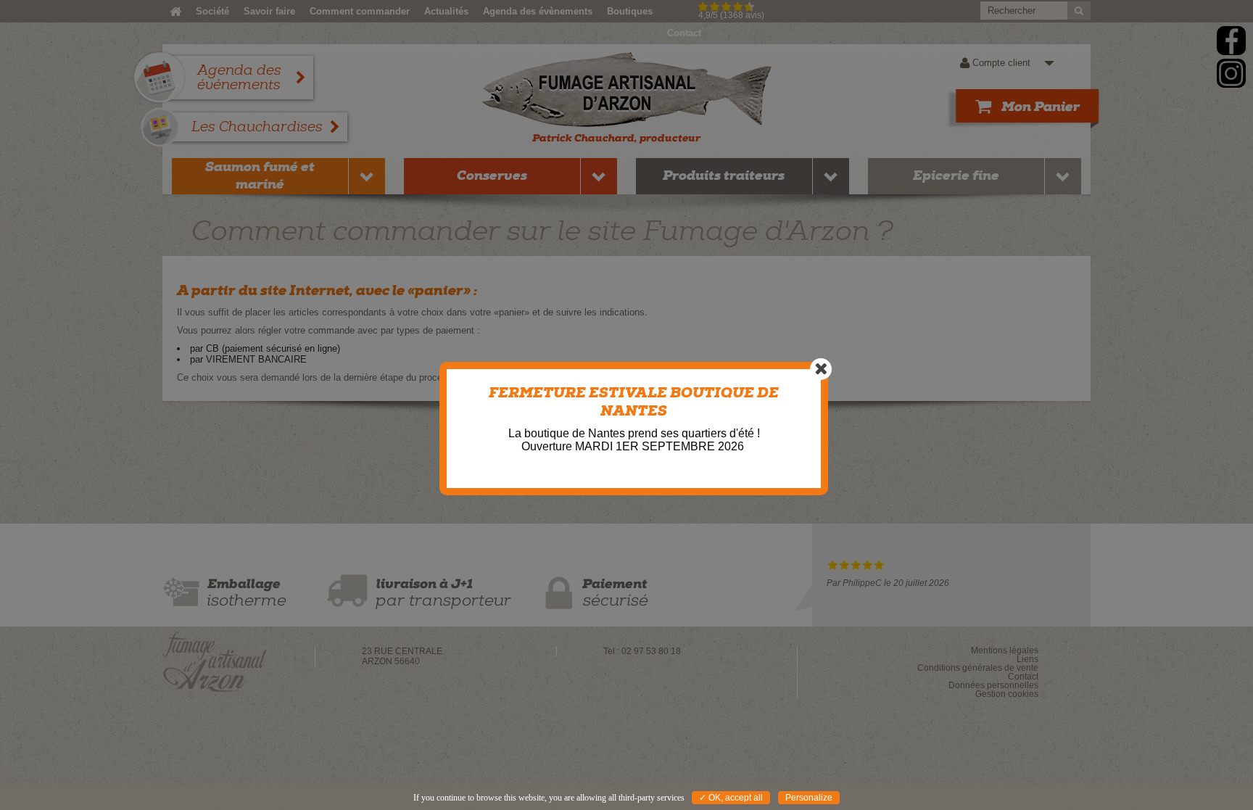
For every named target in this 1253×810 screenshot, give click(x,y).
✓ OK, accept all (731, 798)
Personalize (808, 798)
